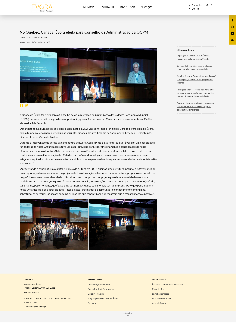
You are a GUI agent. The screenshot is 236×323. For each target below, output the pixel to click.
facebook (230, 23)
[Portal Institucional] (46, 7)
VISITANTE (108, 7)
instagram (230, 29)
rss (230, 42)
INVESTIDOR (127, 7)
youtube (230, 36)
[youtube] (232, 33)
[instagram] (232, 26)
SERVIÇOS (146, 7)
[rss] (232, 39)
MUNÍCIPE (89, 7)
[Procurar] (211, 5)
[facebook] (232, 20)
